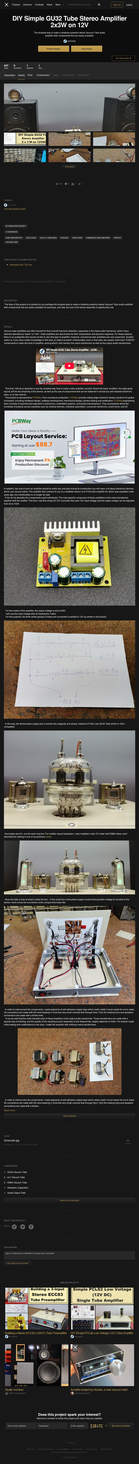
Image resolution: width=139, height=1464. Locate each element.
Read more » (10, 1110)
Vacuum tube (12, 242)
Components (43, 75)
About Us (30, 1449)
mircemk (71, 41)
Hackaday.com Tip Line (20, 264)
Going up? (70, 1442)
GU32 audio (31, 238)
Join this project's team (15, 208)
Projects (16, 4)
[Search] (99, 4)
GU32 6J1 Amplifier (48, 238)
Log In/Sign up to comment (17, 1263)
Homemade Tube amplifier (98, 238)
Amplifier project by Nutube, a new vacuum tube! (99, 1389)
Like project (86, 48)
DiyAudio (64, 238)
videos (48, 836)
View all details (69, 1116)
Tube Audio (77, 238)
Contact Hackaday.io (45, 1449)
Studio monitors (14, 1389)
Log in (129, 4)
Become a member (46, 1418)
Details (21, 75)
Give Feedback (63, 1449)
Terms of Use (77, 1449)
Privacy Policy (91, 1449)
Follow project (53, 48)
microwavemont (82, 1393)
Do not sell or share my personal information (69, 1452)
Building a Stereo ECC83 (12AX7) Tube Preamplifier (36, 1333)
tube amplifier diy (14, 238)
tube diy (117, 238)
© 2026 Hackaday (69, 1457)
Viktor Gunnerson (17, 1393)
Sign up (117, 4)
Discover (27, 4)
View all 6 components (69, 1200)
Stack (49, 4)
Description (9, 75)
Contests (39, 4)
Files (31, 75)
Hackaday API (106, 1449)
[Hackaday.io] (6, 4)
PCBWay (37, 397)
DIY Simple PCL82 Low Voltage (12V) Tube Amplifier (102, 1333)
